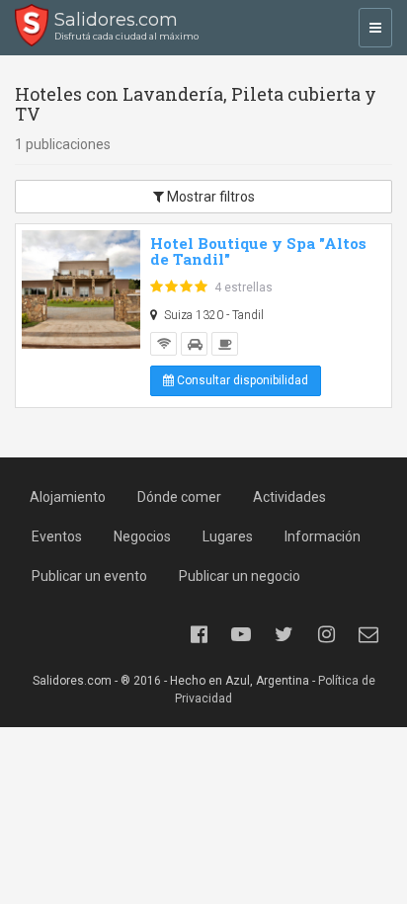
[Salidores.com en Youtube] (241, 634)
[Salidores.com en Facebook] (198, 634)
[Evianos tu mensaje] (368, 634)
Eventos (57, 536)
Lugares (228, 536)
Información (323, 536)
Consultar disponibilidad (241, 380)
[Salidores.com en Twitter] (283, 634)
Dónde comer (179, 497)
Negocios (142, 536)
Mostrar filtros (209, 197)
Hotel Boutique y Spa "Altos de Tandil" (258, 251)
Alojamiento (68, 497)
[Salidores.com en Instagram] (326, 634)
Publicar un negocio (239, 576)
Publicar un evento (89, 576)
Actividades (289, 497)
